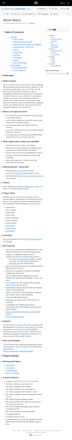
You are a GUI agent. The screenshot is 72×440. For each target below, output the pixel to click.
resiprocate (9, 9)
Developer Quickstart (56, 50)
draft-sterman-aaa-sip (14, 285)
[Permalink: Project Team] (1, 193)
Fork (54, 8)
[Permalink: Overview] (1, 75)
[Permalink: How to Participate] (1, 340)
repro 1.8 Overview (19, 171)
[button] (67, 73)
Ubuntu (53, 62)
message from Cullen (31, 186)
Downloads (54, 41)
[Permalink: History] (1, 182)
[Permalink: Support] (1, 321)
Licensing (16, 55)
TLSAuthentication (23, 259)
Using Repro (10, 368)
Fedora (53, 60)
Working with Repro (20, 67)
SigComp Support (15, 404)
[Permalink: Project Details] (1, 356)
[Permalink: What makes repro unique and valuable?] (1, 141)
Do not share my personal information (36, 432)
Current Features (19, 70)
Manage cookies (55, 430)
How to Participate (20, 63)
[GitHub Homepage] (30, 435)
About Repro (10, 365)
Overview (13, 37)
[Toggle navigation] (3, 2)
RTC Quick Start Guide (20, 173)
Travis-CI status (55, 54)
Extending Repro (12, 370)
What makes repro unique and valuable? (27, 44)
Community (36, 430)
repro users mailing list (29, 327)
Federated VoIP (35, 148)
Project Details (15, 65)
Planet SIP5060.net (56, 65)
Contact (47, 430)
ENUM (26, 305)
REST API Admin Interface (15, 317)
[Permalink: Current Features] (1, 377)
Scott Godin (10, 226)
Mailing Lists (54, 45)
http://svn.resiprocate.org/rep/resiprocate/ (18, 351)
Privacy (19, 430)
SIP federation (37, 115)
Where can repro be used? (22, 42)
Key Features (17, 57)
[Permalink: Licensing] (1, 235)
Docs (42, 430)
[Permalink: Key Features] (1, 246)
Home (52, 37)
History (15, 50)
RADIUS (14, 283)
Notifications (42, 8)
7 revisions (31, 23)
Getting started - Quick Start (23, 47)
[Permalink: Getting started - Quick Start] (1, 167)
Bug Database (54, 47)
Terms (14, 430)
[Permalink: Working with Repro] (1, 361)
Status (30, 430)
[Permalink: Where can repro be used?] (1, 111)
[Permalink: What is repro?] (1, 81)
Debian (53, 58)
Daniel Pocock (11, 228)
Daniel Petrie (10, 231)
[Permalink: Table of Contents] (3, 32)
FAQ (52, 43)
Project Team (18, 52)
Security (25, 430)
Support (16, 60)
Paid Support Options (56, 39)
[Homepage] (36, 2)
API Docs (53, 52)
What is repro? (18, 39)
